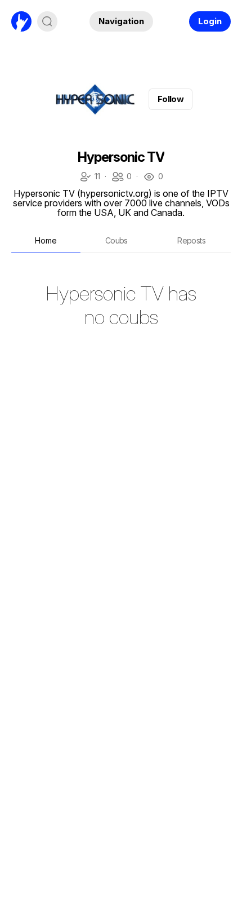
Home (46, 240)
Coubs (116, 240)
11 (89, 177)
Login (210, 21)
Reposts (191, 240)
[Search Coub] (47, 21)
